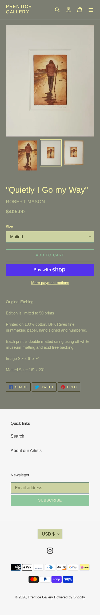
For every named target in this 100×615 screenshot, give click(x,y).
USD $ (48, 534)
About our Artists (26, 450)
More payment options (50, 282)
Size (9, 227)
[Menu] (91, 9)
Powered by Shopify (69, 597)
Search (17, 436)
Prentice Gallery (19, 9)
